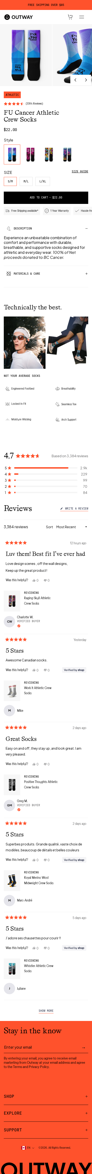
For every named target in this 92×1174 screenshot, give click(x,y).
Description (23, 228)
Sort (50, 527)
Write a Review (75, 509)
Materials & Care (27, 274)
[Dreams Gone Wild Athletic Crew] (49, 154)
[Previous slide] (75, 80)
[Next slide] (86, 80)
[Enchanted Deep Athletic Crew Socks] (67, 154)
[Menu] (81, 17)
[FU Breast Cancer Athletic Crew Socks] (30, 154)
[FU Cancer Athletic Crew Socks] (12, 154)
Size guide (80, 171)
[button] (46, 467)
